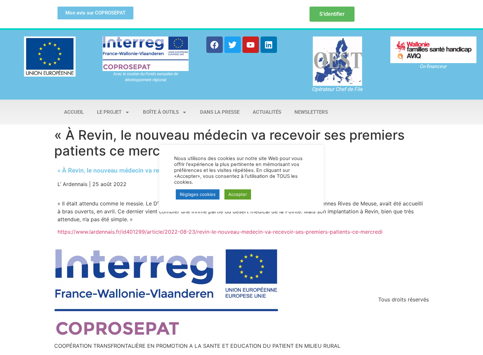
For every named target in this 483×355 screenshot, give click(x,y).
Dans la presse (220, 112)
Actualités (267, 112)
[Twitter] (232, 44)
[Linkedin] (269, 44)
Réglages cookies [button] (198, 194)
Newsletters (311, 112)
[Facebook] (214, 44)
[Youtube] (250, 44)
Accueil (74, 112)
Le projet (109, 112)
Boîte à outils (161, 112)
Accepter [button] (237, 194)
